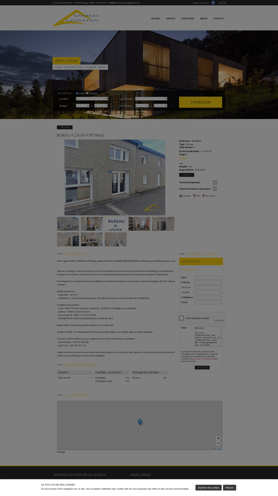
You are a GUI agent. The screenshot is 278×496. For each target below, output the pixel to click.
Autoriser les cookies (208, 487)
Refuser (230, 487)
